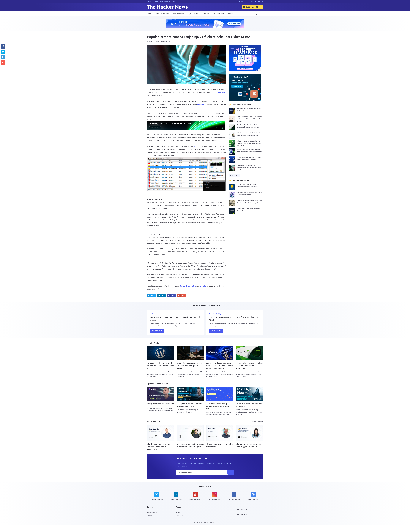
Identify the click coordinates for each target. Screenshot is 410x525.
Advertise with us (152, 512)
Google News (185, 286)
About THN (150, 510)
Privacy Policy (180, 515)
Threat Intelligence (162, 14)
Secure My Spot (216, 331)
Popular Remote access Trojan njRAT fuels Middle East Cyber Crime (198, 37)
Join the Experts (157, 331)
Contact (149, 515)
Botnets (197, 147)
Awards (230, 14)
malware (200, 104)
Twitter (193, 286)
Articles (260, 421)
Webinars (205, 14)
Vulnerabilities (178, 14)
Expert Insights (218, 14)
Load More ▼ (234, 175)
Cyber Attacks (193, 14)
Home (149, 14)
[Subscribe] (230, 472)
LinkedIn (203, 286)
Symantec (222, 92)
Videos (254, 421)
